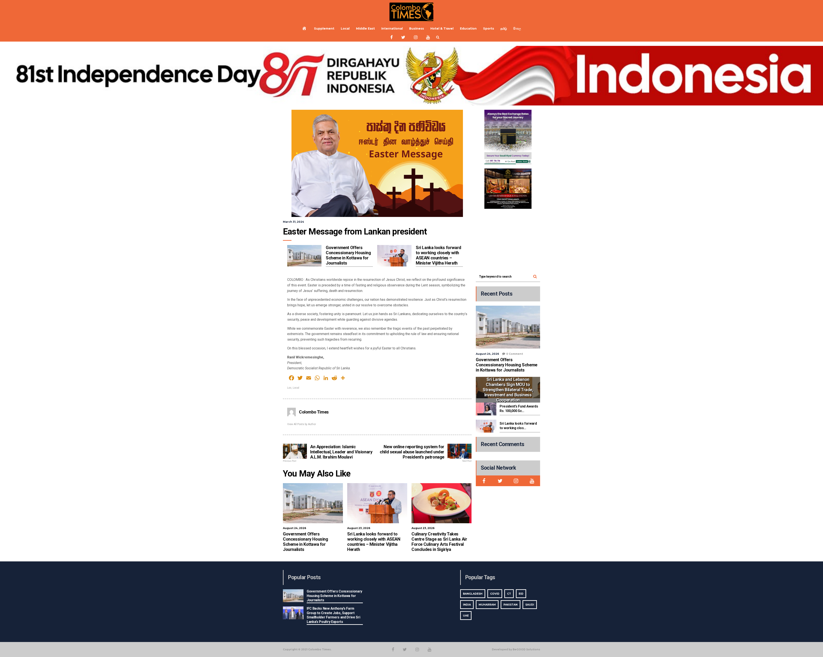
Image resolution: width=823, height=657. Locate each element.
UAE (466, 615)
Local (345, 28)
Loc (289, 387)
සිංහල (517, 28)
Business (416, 28)
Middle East (365, 28)
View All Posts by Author (301, 424)
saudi (529, 604)
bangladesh (472, 593)
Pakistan (510, 604)
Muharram (487, 604)
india (467, 604)
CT (509, 593)
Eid (521, 593)
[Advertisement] (508, 240)
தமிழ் (503, 28)
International (392, 28)
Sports (488, 28)
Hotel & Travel (442, 28)
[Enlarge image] (526, 115)
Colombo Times (314, 412)
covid (494, 593)
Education (468, 28)
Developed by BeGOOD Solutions (516, 649)
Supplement (324, 28)
